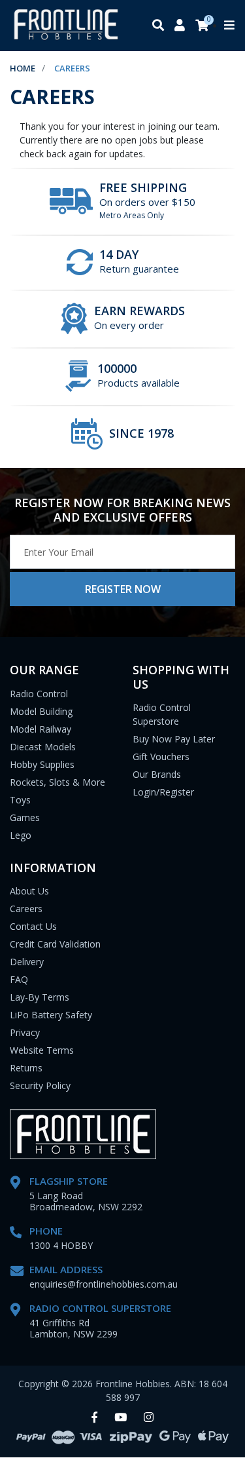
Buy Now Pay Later (174, 739)
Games (25, 817)
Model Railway (40, 729)
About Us (29, 891)
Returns (26, 1068)
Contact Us (33, 926)
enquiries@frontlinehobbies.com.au (103, 1284)
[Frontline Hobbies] (66, 25)
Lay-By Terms (39, 997)
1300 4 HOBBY (61, 1245)
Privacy (25, 1032)
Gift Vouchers (161, 756)
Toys (20, 800)
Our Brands (157, 774)
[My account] (179, 26)
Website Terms (42, 1050)
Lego (20, 835)
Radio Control (39, 693)
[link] (94, 1418)
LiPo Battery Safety (51, 1014)
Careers (26, 908)
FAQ (19, 979)
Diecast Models (43, 746)
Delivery (27, 961)
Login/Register (163, 792)
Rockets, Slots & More (57, 782)
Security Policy (40, 1085)
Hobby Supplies (42, 764)
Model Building (41, 711)
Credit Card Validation (55, 944)
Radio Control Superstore (162, 714)
